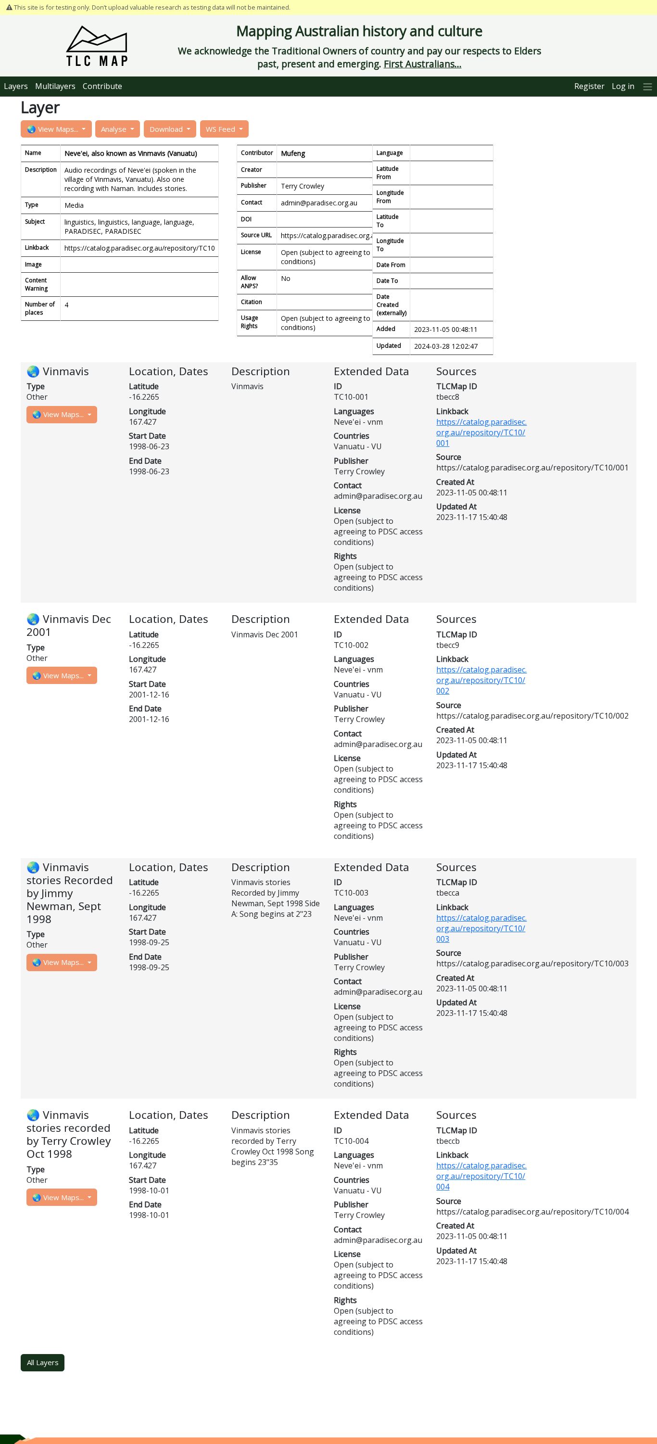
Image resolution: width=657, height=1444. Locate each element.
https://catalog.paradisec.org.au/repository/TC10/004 (481, 1176)
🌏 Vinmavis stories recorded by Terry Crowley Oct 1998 (68, 1134)
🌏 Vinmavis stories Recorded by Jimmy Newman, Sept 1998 (69, 893)
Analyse (114, 129)
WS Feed (221, 129)
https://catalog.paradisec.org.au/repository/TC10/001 (481, 432)
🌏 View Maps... (53, 129)
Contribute (102, 86)
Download (167, 129)
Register (589, 86)
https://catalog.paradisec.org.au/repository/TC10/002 (481, 680)
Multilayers (55, 86)
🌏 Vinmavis (57, 371)
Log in (623, 86)
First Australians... (423, 63)
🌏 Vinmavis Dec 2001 (68, 625)
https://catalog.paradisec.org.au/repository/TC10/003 (481, 928)
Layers (16, 86)
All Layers (43, 1362)
